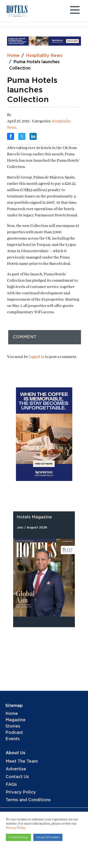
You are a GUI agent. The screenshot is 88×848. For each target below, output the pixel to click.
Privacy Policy (21, 792)
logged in (36, 356)
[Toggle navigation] (75, 11)
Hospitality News (44, 56)
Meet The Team (22, 761)
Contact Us (17, 777)
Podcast (14, 733)
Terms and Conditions (28, 800)
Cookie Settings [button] (18, 837)
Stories (12, 726)
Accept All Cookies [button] (48, 837)
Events (12, 739)
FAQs (11, 784)
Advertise (16, 769)
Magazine (15, 720)
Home (13, 56)
